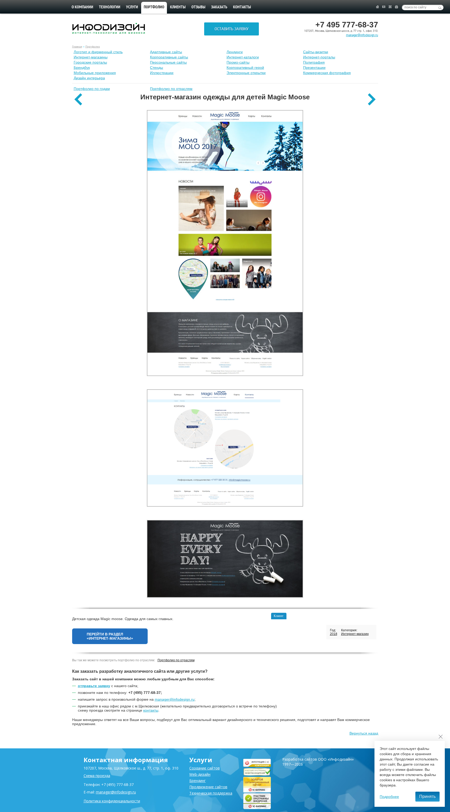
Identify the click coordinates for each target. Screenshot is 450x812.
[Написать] (383, 7)
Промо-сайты (238, 62)
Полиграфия (314, 62)
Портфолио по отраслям (171, 89)
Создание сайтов (204, 768)
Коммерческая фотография (327, 73)
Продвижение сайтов (208, 786)
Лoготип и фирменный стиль (98, 52)
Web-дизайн (199, 774)
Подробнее (389, 797)
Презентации (314, 67)
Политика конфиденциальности (112, 800)
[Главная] (377, 7)
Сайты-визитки (315, 52)
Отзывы (198, 7)
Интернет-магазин (355, 634)
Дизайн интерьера (89, 78)
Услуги (132, 7)
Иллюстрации (161, 73)
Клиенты (178, 7)
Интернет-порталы (319, 57)
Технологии (109, 7)
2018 (333, 634)
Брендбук (82, 67)
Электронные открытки (246, 73)
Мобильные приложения (95, 73)
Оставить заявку (231, 29)
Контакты (242, 7)
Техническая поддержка (210, 793)
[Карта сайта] (390, 7)
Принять (427, 796)
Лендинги (235, 52)
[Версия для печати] (396, 7)
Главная (77, 46)
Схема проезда (97, 775)
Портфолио (92, 46)
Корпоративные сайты (169, 57)
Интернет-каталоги (243, 57)
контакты (150, 710)
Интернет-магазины (91, 57)
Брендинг (197, 780)
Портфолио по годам (92, 89)
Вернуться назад (363, 733)
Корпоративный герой (245, 67)
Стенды (156, 67)
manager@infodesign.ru (362, 35)
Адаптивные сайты (166, 52)
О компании (82, 7)
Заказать (219, 7)
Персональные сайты (168, 62)
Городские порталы (90, 62)
